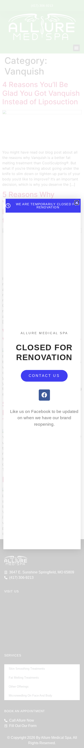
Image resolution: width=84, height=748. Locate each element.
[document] (42, 374)
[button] (76, 202)
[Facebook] (44, 395)
